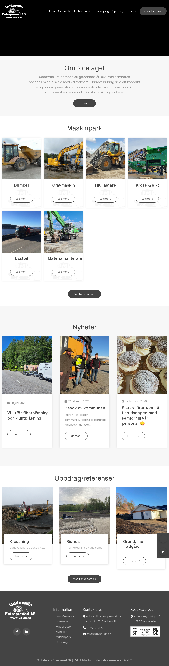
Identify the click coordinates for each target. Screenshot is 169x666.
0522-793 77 (95, 628)
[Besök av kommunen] (84, 365)
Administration (83, 660)
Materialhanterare (65, 258)
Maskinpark (63, 637)
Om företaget (65, 616)
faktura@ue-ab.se (99, 634)
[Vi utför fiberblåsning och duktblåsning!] (27, 365)
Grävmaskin (63, 185)
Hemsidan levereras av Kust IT (114, 660)
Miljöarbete (63, 627)
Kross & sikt (147, 185)
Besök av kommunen (85, 408)
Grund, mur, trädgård (134, 544)
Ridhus (73, 541)
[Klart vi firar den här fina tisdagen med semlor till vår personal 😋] (142, 365)
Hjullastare (105, 185)
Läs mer (21, 198)
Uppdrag (62, 642)
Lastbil (21, 258)
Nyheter (61, 632)
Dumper (21, 185)
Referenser (63, 621)
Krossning (19, 541)
